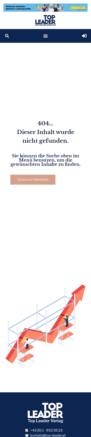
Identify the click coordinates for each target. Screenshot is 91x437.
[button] (6, 35)
